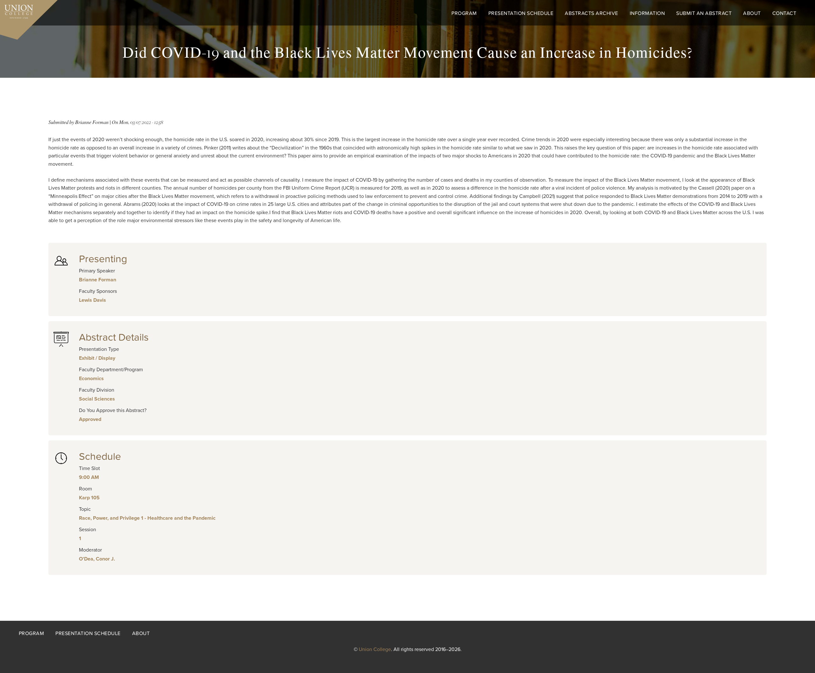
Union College (375, 649)
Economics (91, 378)
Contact (784, 13)
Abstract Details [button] (114, 337)
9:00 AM (89, 477)
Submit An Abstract (704, 13)
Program (464, 13)
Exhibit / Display (97, 358)
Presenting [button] (103, 259)
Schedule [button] (100, 457)
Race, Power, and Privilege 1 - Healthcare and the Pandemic (147, 518)
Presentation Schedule (521, 13)
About (752, 13)
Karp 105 (89, 498)
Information (647, 13)
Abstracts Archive (591, 13)
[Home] (16, 10)
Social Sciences (97, 399)
